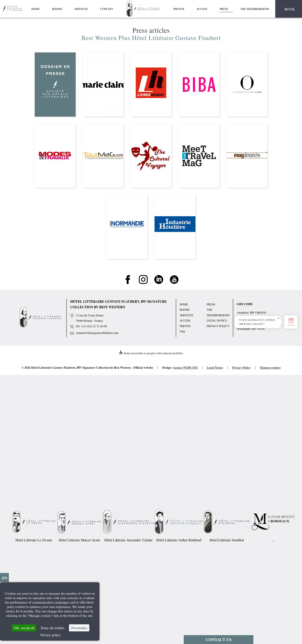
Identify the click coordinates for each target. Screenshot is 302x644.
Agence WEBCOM (185, 367)
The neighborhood (254, 9)
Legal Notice (217, 320)
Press (224, 9)
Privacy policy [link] (50, 634)
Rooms (57, 9)
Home (35, 9)
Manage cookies (270, 367)
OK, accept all (24, 627)
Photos (178, 9)
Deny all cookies (52, 627)
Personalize (79, 627)
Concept (106, 9)
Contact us (218, 639)
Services (81, 9)
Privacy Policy (218, 326)
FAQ (182, 331)
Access (202, 9)
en (4, 577)
